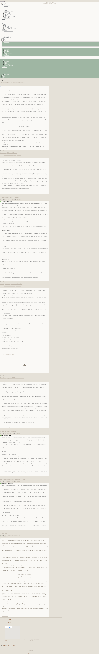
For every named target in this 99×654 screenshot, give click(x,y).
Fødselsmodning (7, 14)
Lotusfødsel (6, 15)
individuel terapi (26, 279)
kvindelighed (12, 281)
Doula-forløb (6, 17)
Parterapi (6, 6)
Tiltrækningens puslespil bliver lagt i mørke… (12, 378)
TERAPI (3, 4)
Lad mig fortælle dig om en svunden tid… (11, 284)
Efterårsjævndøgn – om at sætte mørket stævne (12, 82)
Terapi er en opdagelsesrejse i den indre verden (12, 479)
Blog (4, 150)
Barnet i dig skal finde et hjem (8, 431)
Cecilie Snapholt (49, 2)
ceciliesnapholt (19, 84)
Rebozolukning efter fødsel (9, 16)
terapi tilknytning (12, 476)
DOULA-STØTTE (4, 10)
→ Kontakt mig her (5, 616)
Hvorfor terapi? (4, 533)
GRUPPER (3, 29)
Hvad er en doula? (7, 18)
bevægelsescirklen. (34, 279)
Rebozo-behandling (7, 27)
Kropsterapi (6, 26)
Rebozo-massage (7, 12)
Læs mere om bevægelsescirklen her (8, 354)
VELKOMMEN (4, 22)
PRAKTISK (3, 39)
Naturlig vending (7, 13)
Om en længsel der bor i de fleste (8, 153)
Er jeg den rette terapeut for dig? (10, 28)
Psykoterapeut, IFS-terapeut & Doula (49, 3)
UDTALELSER (4, 77)
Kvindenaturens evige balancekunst (9, 197)
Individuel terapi (7, 5)
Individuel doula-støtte (8, 11)
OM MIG (3, 38)
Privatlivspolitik (31, 640)
